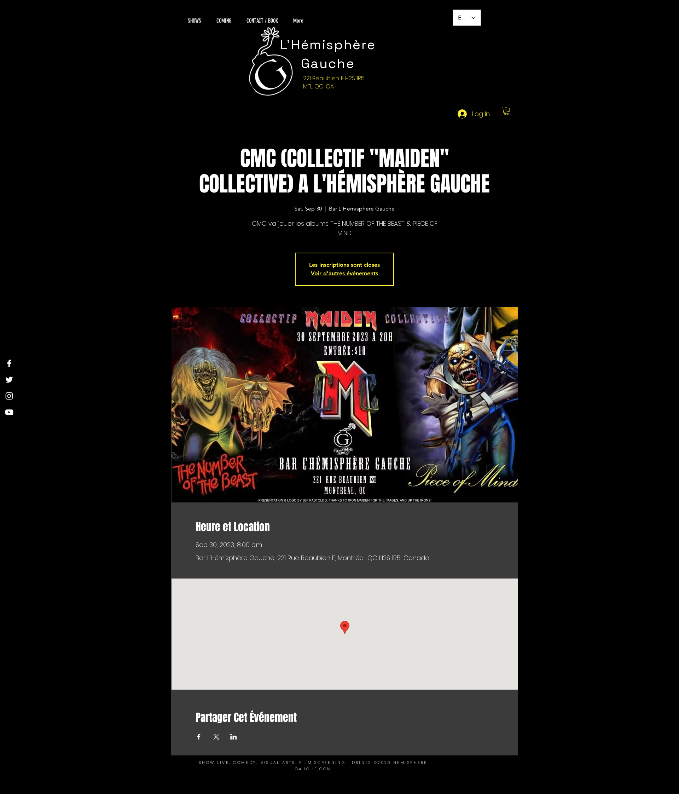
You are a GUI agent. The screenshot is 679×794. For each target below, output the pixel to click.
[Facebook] (9, 363)
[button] (506, 111)
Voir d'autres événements (344, 273)
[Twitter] (9, 380)
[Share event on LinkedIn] (233, 737)
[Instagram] (9, 396)
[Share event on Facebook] (199, 737)
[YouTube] (9, 412)
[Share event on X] (216, 737)
